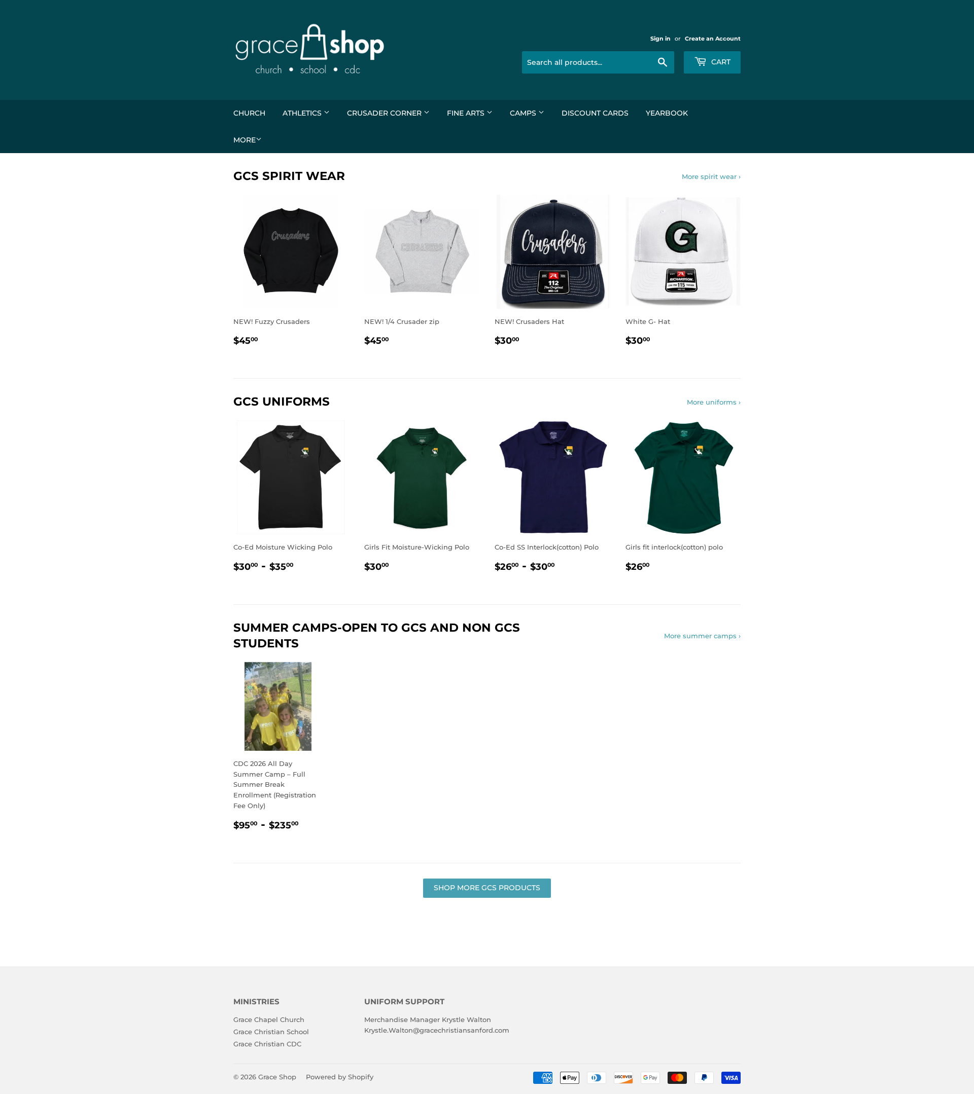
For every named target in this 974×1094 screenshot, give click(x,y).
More (244, 139)
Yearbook (667, 113)
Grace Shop (277, 1077)
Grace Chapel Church (268, 1019)
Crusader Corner (385, 113)
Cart (719, 61)
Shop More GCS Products (487, 887)
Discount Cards (595, 113)
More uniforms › (714, 402)
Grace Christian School (271, 1032)
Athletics (303, 113)
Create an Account (713, 38)
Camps (524, 113)
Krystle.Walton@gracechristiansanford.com (436, 1030)
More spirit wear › (711, 176)
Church (249, 113)
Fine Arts (466, 113)
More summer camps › (702, 636)
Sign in (660, 38)
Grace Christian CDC (267, 1044)
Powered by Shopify (339, 1077)
